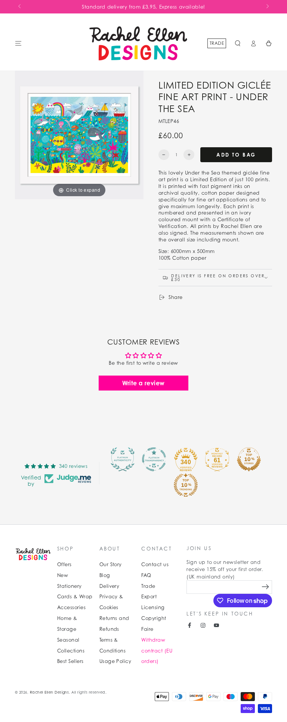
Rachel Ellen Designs (49, 692)
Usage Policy (115, 661)
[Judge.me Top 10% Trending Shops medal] (186, 485)
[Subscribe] (265, 586)
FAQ (146, 575)
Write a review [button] (143, 383)
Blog (104, 575)
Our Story (110, 564)
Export (149, 596)
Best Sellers (70, 661)
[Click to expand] (79, 134)
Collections (70, 651)
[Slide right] (267, 6)
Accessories (71, 607)
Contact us (155, 564)
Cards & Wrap (75, 596)
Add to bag (236, 155)
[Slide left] (20, 6)
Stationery (69, 586)
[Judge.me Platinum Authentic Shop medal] (123, 459)
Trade (217, 43)
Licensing (152, 607)
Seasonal (68, 640)
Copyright (153, 618)
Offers (64, 564)
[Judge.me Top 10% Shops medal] (249, 459)
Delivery (109, 586)
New (62, 575)
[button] (238, 43)
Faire (147, 629)
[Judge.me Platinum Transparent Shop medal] (154, 459)
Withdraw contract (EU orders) (156, 650)
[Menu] (18, 43)
